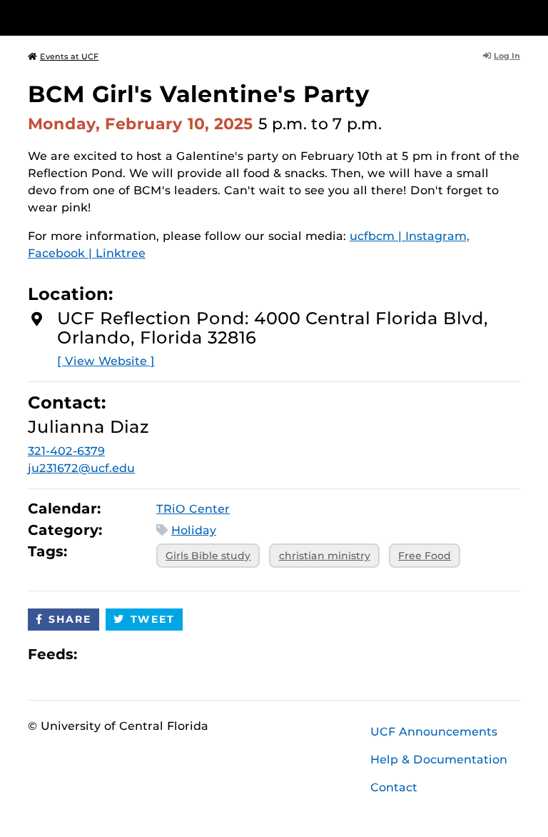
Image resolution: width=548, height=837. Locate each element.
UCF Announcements (433, 731)
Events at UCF (69, 56)
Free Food (424, 555)
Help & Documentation (438, 759)
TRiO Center (193, 509)
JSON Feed (193, 654)
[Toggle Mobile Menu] (516, 17)
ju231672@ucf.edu (81, 468)
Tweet (153, 619)
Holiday (193, 530)
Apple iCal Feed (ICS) (95, 654)
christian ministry (324, 555)
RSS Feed (144, 654)
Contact (393, 787)
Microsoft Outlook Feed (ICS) (120, 654)
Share (70, 619)
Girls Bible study (208, 555)
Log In (507, 56)
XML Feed (168, 654)
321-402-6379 (66, 451)
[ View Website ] (106, 361)
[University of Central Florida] (122, 17)
